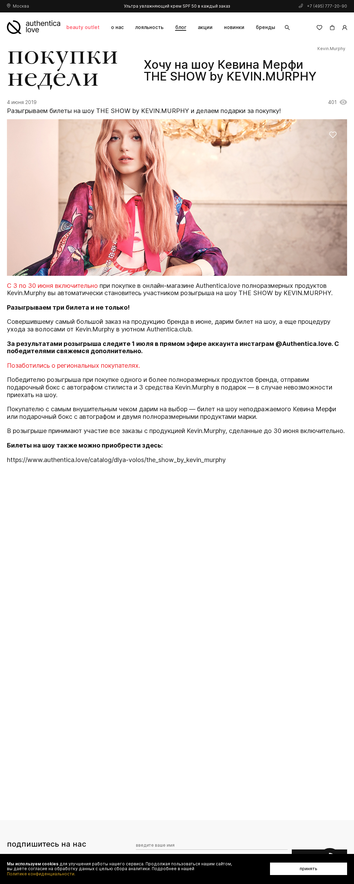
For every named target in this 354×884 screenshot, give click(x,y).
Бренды (265, 27)
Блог (180, 27)
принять (308, 868)
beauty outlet (83, 27)
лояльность (149, 27)
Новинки (234, 27)
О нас (117, 27)
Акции (205, 27)
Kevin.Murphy (331, 49)
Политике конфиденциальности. (41, 874)
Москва (21, 6)
